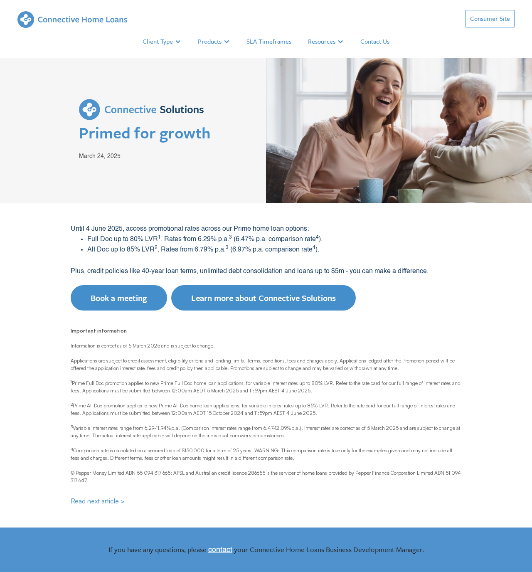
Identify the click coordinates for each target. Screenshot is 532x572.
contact (220, 550)
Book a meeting (119, 298)
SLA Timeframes (268, 41)
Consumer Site (490, 18)
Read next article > (98, 501)
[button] (162, 41)
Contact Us (374, 41)
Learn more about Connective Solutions (263, 298)
